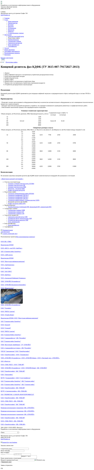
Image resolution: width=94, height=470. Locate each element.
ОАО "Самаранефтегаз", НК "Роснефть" (13, 338)
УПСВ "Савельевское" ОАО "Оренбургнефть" (15, 351)
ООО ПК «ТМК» (6, 241)
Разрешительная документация (7, 231)
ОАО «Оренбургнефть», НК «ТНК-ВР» (13, 424)
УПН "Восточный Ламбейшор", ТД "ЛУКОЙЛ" (16, 344)
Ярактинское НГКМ (7, 245)
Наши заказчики (9, 49)
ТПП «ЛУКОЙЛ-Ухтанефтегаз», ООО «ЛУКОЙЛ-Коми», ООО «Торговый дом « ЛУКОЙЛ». (30, 358)
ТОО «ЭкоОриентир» (7, 265)
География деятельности (12, 51)
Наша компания (13, 21)
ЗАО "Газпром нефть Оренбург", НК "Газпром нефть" (18, 381)
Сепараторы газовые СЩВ (16, 210)
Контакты (7, 54)
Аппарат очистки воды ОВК (17, 187)
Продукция (7, 35)
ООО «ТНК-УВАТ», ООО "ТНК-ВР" (12, 364)
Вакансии (11, 30)
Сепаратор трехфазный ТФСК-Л (18, 195)
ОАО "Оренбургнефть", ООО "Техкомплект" (15, 354)
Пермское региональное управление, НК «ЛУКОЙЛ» (17, 408)
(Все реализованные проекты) (25, 237)
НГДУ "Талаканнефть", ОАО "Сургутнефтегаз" (16, 378)
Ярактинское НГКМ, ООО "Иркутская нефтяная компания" (19, 318)
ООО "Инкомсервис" (7, 288)
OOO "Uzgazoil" (6, 328)
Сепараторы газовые (14, 41)
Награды (11, 26)
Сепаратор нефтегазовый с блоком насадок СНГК (23, 200)
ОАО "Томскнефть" (7, 374)
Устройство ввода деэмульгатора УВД (20, 218)
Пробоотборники (13, 39)
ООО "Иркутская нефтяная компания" (13, 261)
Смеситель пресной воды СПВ (17, 217)
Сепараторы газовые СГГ (16, 212)
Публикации (12, 28)
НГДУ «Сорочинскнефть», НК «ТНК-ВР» (14, 391)
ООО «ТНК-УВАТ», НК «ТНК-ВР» (12, 401)
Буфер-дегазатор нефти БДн (17, 203)
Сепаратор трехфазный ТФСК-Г (18, 198)
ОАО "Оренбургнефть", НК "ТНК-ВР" (13, 371)
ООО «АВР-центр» (7, 255)
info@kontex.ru (5, 15)
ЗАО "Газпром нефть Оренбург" (11, 321)
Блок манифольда (13, 44)
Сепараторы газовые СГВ (16, 213)
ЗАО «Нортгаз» (5, 361)
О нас (6, 20)
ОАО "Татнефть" (6, 308)
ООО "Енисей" (5, 325)
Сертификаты (12, 46)
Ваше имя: (4, 450)
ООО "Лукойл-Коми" (7, 315)
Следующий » (19, 179)
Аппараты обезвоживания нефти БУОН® (21, 193)
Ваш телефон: (7, 453)
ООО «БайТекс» (6, 268)
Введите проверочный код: (9, 460)
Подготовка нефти (11, 62)
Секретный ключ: (6, 449)
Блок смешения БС (14, 222)
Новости (10, 31)
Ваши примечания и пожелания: (11, 458)
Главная (6, 18)
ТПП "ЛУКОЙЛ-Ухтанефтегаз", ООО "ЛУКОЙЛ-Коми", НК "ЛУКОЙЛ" (24, 368)
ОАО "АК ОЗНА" (6, 271)
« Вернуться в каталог (8, 179)
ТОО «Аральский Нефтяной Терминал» (13, 278)
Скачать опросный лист (9, 233)
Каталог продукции (7, 58)
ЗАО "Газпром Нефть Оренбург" (11, 335)
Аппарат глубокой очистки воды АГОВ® (21, 183)
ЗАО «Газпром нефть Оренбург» (11, 251)
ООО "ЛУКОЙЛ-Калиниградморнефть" (13, 285)
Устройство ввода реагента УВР (18, 220)
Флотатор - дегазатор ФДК (16, 188)
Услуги (6, 48)
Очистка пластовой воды (16, 36)
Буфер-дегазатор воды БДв (16, 190)
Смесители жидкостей (15, 43)
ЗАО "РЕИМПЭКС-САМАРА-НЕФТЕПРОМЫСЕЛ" (17, 394)
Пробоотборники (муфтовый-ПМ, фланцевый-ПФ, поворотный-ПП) (29, 207)
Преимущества (12, 23)
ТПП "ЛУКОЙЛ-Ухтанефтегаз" (11, 281)
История (10, 25)
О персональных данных (16, 33)
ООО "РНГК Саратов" (8, 311)
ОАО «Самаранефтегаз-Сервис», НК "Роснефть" (16, 348)
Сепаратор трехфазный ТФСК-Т (18, 197)
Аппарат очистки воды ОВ (16, 185)
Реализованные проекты (12, 53)
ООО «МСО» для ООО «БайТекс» (11, 248)
